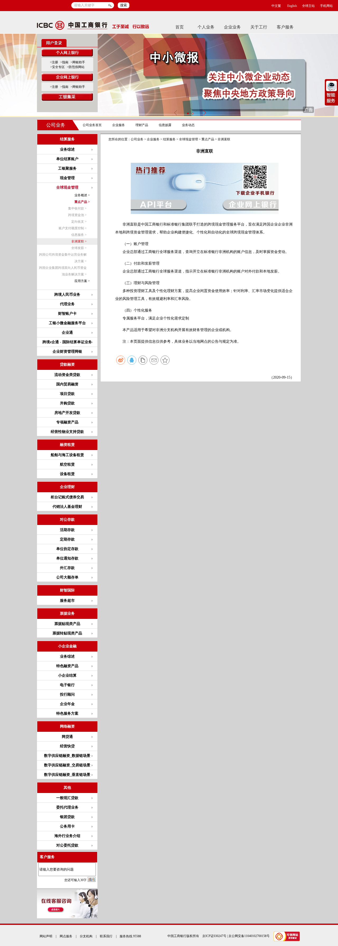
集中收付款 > (77, 208)
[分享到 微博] (120, 360)
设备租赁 (67, 474)
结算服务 (169, 139)
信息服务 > (79, 235)
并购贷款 (67, 403)
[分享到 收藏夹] (165, 360)
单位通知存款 (67, 558)
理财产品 (141, 125)
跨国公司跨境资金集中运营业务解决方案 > (63, 258)
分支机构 (86, 936)
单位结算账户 (67, 159)
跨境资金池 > (77, 215)
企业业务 (232, 27)
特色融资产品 (67, 666)
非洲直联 (224, 139)
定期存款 (67, 539)
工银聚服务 (67, 168)
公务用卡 (67, 826)
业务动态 (188, 125)
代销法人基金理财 (67, 507)
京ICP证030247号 (214, 936)
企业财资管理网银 (67, 351)
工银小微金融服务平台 (67, 323)
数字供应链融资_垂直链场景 (67, 775)
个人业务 (206, 27)
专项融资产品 (67, 422)
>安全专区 (57, 67)
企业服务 (118, 125)
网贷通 (67, 737)
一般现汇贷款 (67, 798)
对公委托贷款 (67, 845)
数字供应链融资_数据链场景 (67, 756)
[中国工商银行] (93, 27)
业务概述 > (82, 195)
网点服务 (66, 936)
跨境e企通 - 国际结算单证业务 (67, 342)
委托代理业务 (67, 807)
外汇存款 (67, 568)
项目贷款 (67, 394)
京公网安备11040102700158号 (249, 936)
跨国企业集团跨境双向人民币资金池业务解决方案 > (63, 271)
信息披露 (165, 125)
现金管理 (67, 178)
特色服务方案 (67, 713)
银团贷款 (67, 817)
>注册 (54, 62)
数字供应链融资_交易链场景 (67, 765)
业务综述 (67, 149)
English (292, 6)
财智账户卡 (67, 314)
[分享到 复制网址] (142, 360)
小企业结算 (67, 675)
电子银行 (67, 685)
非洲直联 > (79, 241)
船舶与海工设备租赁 (67, 455)
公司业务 (55, 125)
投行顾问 (67, 694)
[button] (187, 113)
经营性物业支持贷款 (67, 432)
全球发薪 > (79, 248)
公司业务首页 (92, 125)
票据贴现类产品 (67, 624)
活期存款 (67, 530)
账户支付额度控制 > (73, 228)
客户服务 (285, 27)
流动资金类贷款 (67, 375)
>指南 (64, 62)
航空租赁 (67, 464)
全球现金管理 (188, 139)
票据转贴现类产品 (67, 633)
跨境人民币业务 (67, 295)
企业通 (67, 333)
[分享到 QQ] (131, 360)
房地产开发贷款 (67, 413)
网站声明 (46, 936)
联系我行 (106, 936)
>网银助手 (78, 62)
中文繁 (276, 6)
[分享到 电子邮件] (153, 360)
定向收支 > (79, 221)
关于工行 (258, 27)
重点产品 (207, 139)
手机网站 (326, 6)
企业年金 (67, 704)
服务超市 (67, 601)
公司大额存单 (67, 577)
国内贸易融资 (67, 384)
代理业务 (67, 304)
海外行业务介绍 (67, 836)
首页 (179, 27)
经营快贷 (67, 746)
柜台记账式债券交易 (67, 497)
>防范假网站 (75, 67)
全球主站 (308, 6)
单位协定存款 (67, 549)
